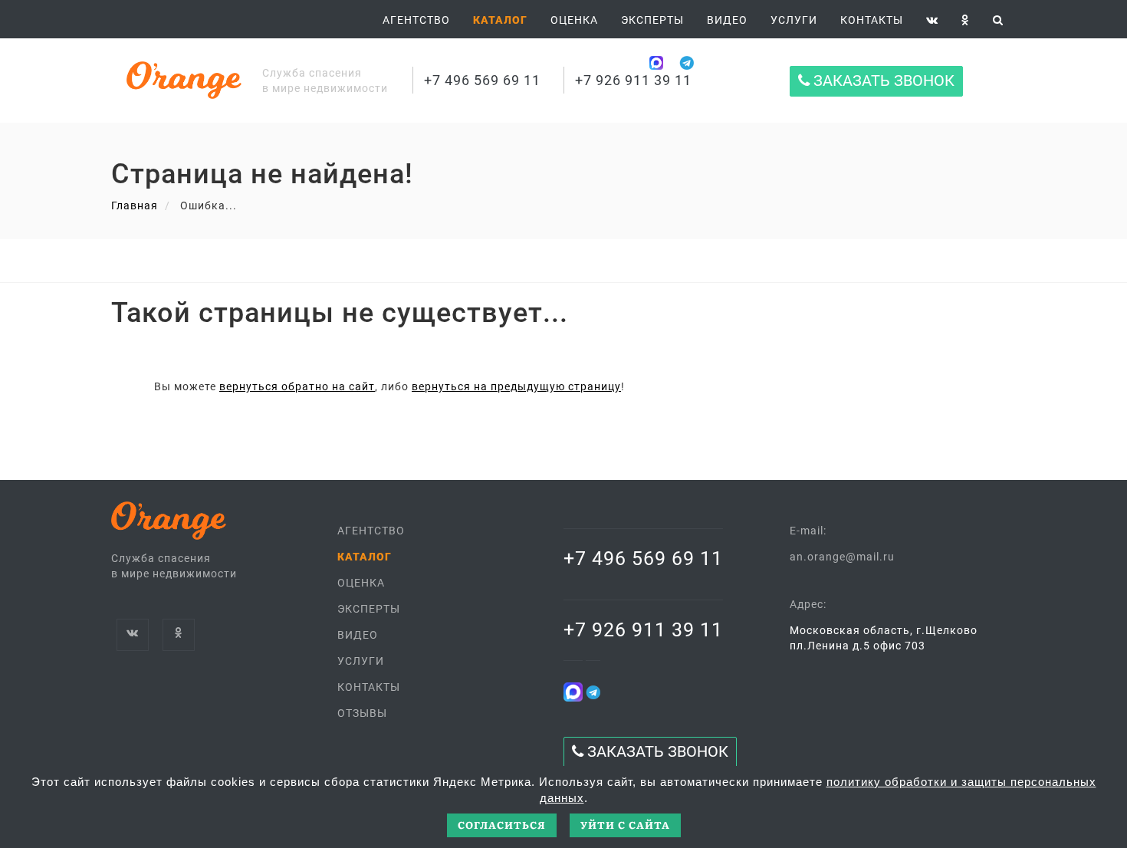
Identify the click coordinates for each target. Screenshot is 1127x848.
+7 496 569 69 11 (482, 80)
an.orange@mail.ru (842, 557)
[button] (500, 20)
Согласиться (502, 824)
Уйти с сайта (625, 824)
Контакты (871, 20)
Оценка (574, 20)
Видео (357, 635)
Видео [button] (727, 20)
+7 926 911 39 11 (633, 80)
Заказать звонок (882, 81)
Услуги (793, 20)
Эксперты (652, 20)
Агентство (416, 20)
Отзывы (362, 713)
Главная (134, 205)
